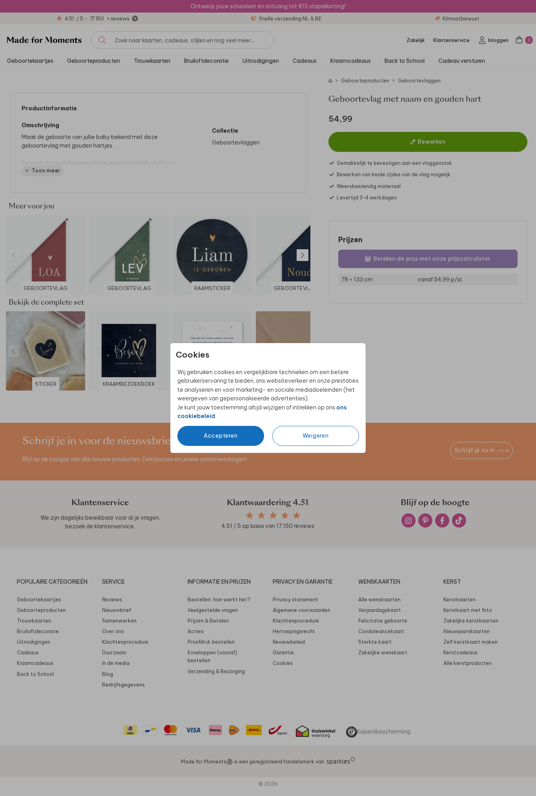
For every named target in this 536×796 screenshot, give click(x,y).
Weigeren (316, 435)
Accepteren (221, 435)
